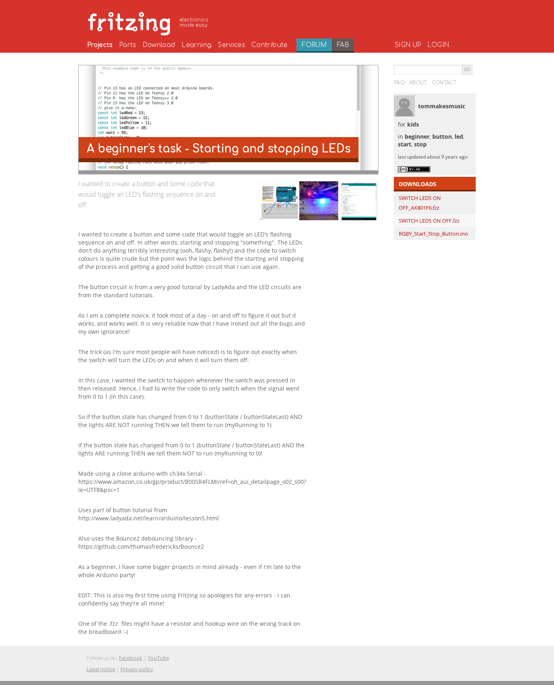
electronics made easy (194, 22)
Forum (314, 45)
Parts (127, 45)
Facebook (130, 657)
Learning (196, 45)
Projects (100, 45)
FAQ (399, 82)
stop (420, 144)
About (418, 82)
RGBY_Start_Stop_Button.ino (433, 233)
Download (159, 45)
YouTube (158, 657)
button (442, 136)
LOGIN (438, 45)
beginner (417, 136)
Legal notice (100, 669)
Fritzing (149, 22)
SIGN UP (408, 45)
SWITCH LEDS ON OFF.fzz (429, 220)
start (404, 144)
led (459, 136)
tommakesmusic (441, 106)
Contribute (269, 45)
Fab (343, 45)
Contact (444, 82)
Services (231, 45)
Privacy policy (136, 669)
